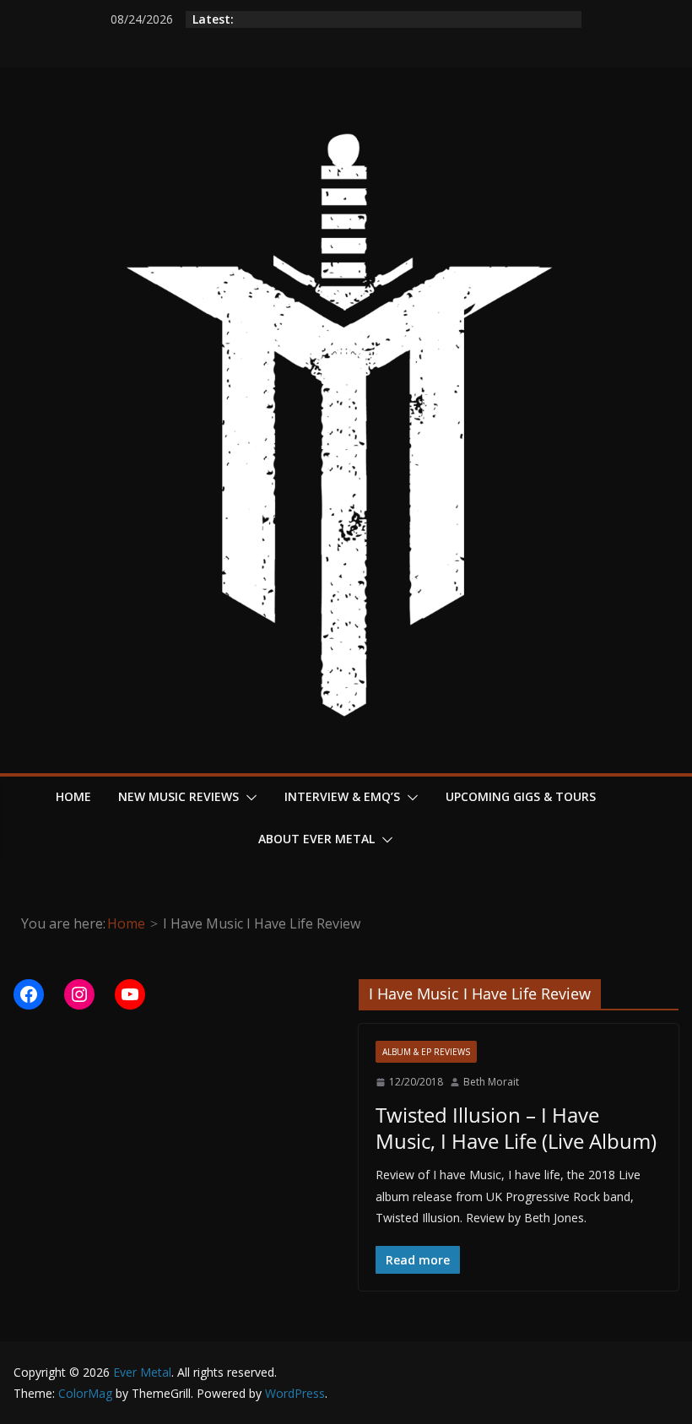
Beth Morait (491, 1082)
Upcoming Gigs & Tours (521, 796)
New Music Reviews (178, 796)
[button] (248, 797)
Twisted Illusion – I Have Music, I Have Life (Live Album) (516, 1128)
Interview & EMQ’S (342, 796)
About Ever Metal (316, 839)
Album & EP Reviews (426, 1052)
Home (73, 796)
